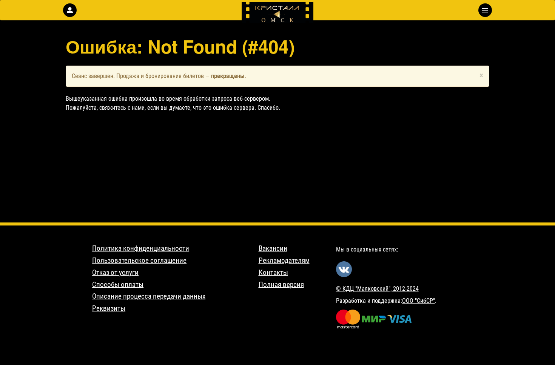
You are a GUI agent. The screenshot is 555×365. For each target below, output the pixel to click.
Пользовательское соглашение (139, 260)
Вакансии (273, 248)
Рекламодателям (284, 260)
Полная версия (281, 285)
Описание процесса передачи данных (148, 296)
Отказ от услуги (115, 272)
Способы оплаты (117, 285)
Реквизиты (108, 308)
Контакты (273, 272)
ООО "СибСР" (418, 300)
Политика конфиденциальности (140, 248)
